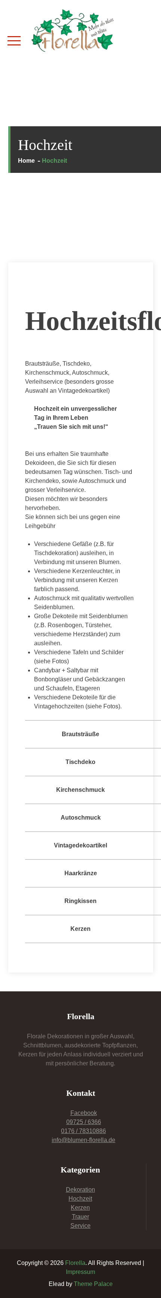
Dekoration (80, 1189)
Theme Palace (93, 1284)
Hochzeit (80, 1198)
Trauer (80, 1216)
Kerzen (80, 1207)
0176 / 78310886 (83, 1131)
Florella (75, 1263)
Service (80, 1225)
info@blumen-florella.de (83, 1140)
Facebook (83, 1113)
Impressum (80, 1272)
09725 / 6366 (83, 1122)
